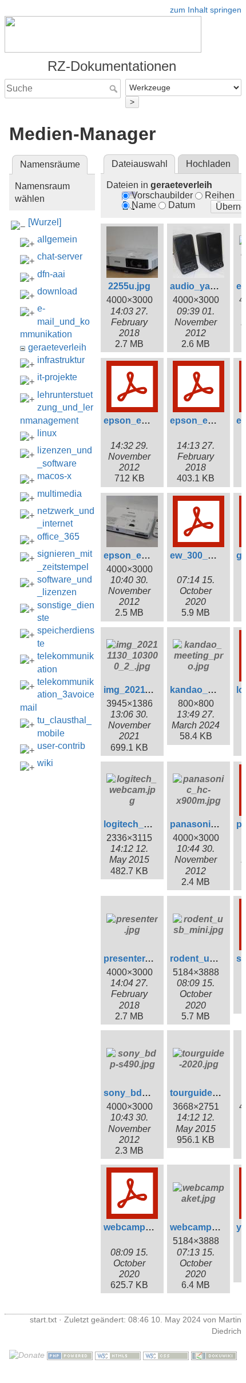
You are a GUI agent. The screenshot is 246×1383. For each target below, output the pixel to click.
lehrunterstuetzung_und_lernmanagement (56, 407)
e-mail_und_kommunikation (55, 321)
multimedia (59, 494)
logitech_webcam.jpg (150, 824)
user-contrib (61, 746)
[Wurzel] (44, 222)
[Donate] (27, 1355)
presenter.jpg (132, 958)
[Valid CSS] (166, 1355)
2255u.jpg (129, 286)
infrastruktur (61, 360)
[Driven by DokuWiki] (214, 1355)
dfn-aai (51, 274)
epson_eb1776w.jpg (147, 555)
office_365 (58, 536)
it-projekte (57, 377)
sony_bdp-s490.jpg (145, 1093)
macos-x (54, 476)
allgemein (57, 239)
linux (47, 433)
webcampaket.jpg (208, 1227)
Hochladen (208, 164)
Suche (114, 89)
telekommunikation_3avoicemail (57, 694)
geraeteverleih (57, 347)
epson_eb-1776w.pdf (148, 420)
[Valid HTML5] (118, 1355)
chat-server (59, 256)
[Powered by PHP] (70, 1355)
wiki (45, 763)
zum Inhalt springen (205, 9)
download (57, 291)
